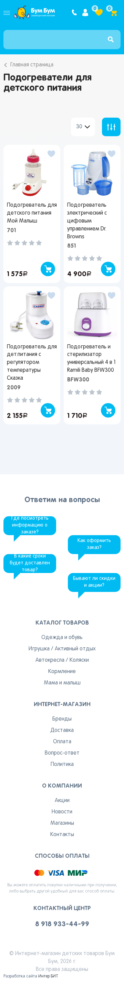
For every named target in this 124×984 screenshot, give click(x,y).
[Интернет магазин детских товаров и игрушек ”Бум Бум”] (34, 12)
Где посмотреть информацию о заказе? (30, 525)
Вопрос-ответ (62, 753)
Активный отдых (75, 649)
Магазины (62, 823)
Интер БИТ (48, 976)
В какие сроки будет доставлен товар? (30, 563)
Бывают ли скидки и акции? (94, 582)
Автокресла (49, 660)
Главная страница (31, 65)
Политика (62, 764)
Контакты (62, 834)
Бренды (62, 719)
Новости (62, 812)
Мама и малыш (62, 683)
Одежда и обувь (62, 637)
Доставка (62, 730)
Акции (62, 800)
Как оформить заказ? (94, 544)
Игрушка (39, 649)
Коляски (79, 660)
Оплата (62, 741)
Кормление (62, 671)
